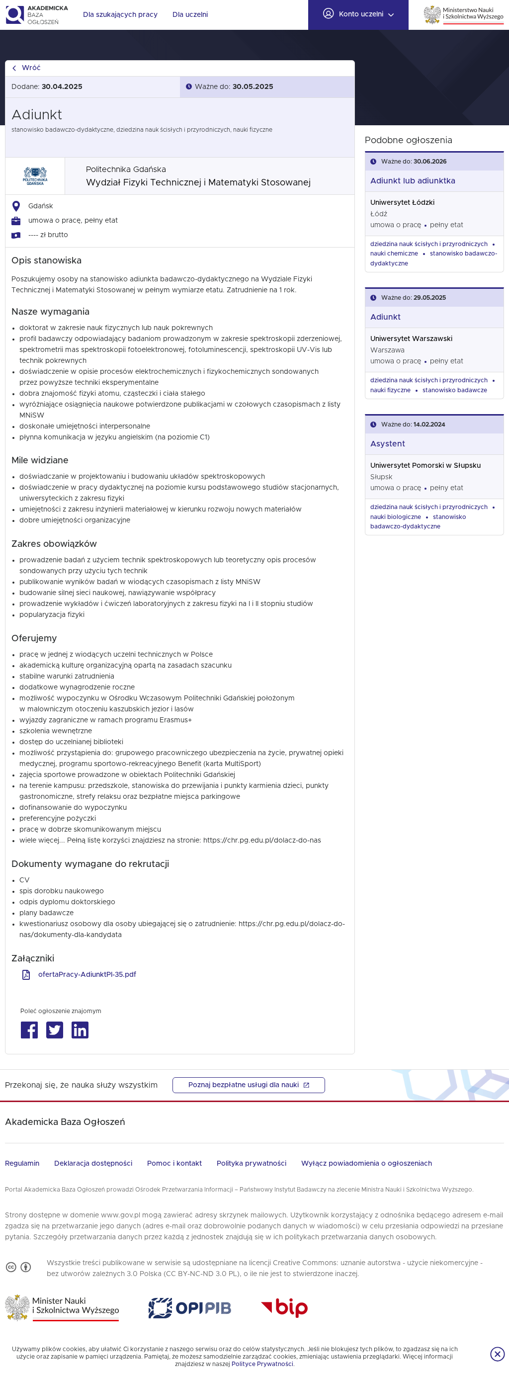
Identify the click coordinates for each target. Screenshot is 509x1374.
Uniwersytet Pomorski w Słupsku (425, 465)
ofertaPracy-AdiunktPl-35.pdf (87, 974)
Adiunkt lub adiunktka (412, 181)
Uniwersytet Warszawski (411, 339)
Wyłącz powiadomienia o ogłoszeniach (366, 1163)
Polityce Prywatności (262, 1364)
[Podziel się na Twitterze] (54, 1030)
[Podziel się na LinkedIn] (79, 1030)
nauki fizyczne (390, 390)
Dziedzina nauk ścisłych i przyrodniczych (429, 244)
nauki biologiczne (395, 517)
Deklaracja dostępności (93, 1163)
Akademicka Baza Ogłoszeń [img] (36, 15)
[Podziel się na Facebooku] (29, 1030)
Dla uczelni (190, 14)
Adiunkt (385, 317)
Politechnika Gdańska (126, 169)
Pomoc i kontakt (174, 1163)
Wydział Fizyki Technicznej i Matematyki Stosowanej (198, 182)
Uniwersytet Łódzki (402, 202)
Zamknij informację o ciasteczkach (497, 1354)
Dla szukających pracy (120, 14)
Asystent (387, 444)
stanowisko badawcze (455, 390)
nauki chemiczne (394, 254)
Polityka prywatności (251, 1163)
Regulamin (22, 1163)
